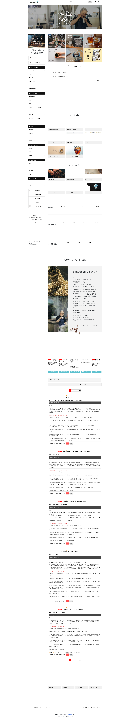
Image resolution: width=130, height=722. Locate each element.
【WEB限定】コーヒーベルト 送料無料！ (73, 609)
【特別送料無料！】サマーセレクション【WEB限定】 (76, 451)
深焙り (30, 155)
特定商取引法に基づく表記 (35, 217)
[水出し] (93, 40)
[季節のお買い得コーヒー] (56, 40)
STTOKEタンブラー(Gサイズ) (65, 397)
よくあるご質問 (37, 194)
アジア (30, 174)
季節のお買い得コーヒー (34, 110)
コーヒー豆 (31, 70)
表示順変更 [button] (84, 384)
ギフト (30, 103)
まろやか (31, 129)
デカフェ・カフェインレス (34, 118)
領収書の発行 (37, 198)
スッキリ (31, 133)
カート (98, 707)
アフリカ (31, 170)
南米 (30, 166)
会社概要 (37, 202)
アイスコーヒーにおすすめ (34, 121)
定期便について (37, 62)
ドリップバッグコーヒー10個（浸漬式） (68, 551)
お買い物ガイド (37, 57)
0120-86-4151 (69, 714)
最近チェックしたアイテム (89, 707)
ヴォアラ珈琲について (34, 215)
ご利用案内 (37, 190)
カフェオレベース (32, 81)
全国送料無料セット (33, 96)
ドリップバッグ (32, 74)
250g (30, 181)
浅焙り (30, 148)
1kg (30, 185)
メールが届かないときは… (35, 222)
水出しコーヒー (32, 77)
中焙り (30, 151)
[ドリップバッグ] (75, 54)
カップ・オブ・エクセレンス (35, 107)
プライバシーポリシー (37, 206)
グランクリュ (32, 114)
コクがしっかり (32, 140)
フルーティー (32, 136)
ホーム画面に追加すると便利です (36, 219)
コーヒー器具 (32, 85)
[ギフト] (93, 54)
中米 (30, 163)
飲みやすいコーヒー (33, 100)
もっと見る (97, 80)
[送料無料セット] (75, 40)
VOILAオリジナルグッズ (34, 88)
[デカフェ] (56, 54)
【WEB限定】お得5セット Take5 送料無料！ (74, 501)
